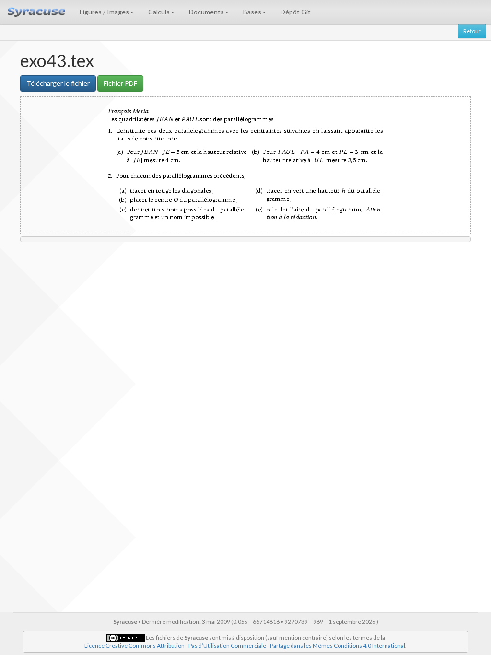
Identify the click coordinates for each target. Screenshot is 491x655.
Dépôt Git (296, 12)
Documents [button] (206, 12)
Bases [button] (252, 12)
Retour (472, 31)
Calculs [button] (159, 12)
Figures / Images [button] (104, 12)
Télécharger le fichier (58, 83)
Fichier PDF (120, 83)
